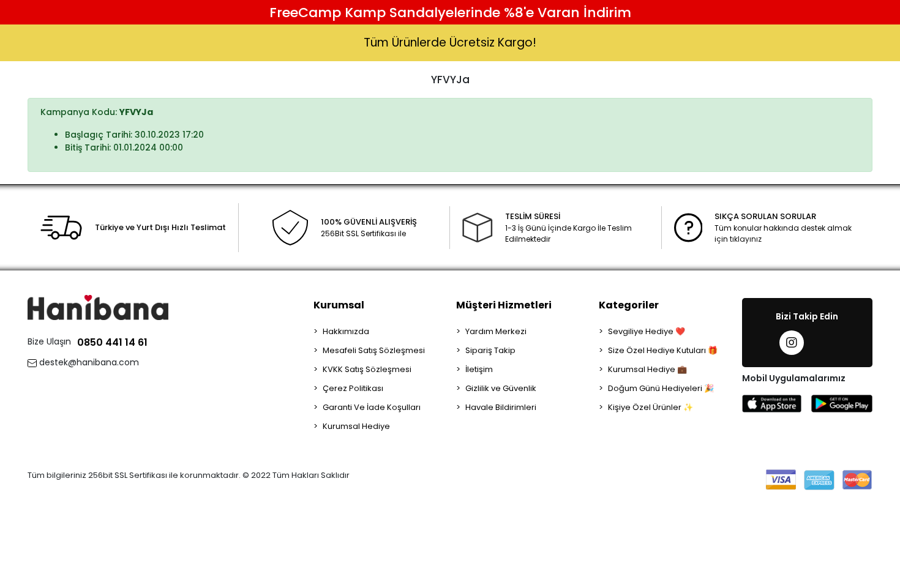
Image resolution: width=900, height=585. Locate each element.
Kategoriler (629, 305)
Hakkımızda (346, 331)
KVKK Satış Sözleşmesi (367, 369)
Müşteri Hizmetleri (504, 305)
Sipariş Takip (490, 350)
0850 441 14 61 (112, 342)
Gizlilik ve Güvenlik (500, 388)
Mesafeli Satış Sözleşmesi (374, 350)
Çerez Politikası (353, 388)
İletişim (479, 369)
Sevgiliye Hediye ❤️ (646, 331)
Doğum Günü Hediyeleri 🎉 (661, 388)
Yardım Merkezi (496, 331)
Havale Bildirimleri (500, 407)
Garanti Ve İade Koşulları (372, 407)
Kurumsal (338, 305)
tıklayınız (746, 239)
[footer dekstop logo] (98, 307)
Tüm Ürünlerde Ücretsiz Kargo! (450, 42)
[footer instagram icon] (791, 342)
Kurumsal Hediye (356, 426)
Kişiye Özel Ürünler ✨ (650, 407)
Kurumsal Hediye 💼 (647, 369)
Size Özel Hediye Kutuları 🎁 (663, 350)
